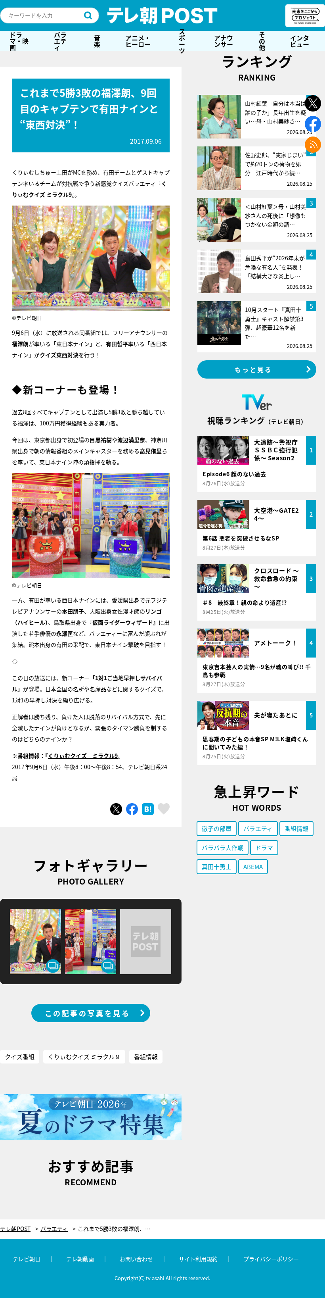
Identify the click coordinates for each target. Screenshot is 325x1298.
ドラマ (264, 847)
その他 (262, 41)
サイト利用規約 (198, 1259)
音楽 (97, 41)
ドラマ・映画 (19, 41)
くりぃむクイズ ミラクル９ (84, 1056)
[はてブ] (148, 809)
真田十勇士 (216, 866)
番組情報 (146, 1056)
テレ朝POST (162, 15)
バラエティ (60, 41)
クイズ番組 (19, 1056)
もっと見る (254, 369)
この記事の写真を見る (87, 1013)
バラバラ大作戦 (222, 847)
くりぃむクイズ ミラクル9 (83, 756)
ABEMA (253, 866)
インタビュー (299, 41)
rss (313, 145)
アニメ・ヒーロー (138, 41)
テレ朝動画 (80, 1259)
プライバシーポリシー (271, 1259)
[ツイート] (116, 809)
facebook (313, 124)
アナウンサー (223, 41)
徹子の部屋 (216, 828)
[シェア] (132, 809)
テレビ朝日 (26, 1259)
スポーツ (182, 41)
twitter (313, 103)
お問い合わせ (136, 1259)
